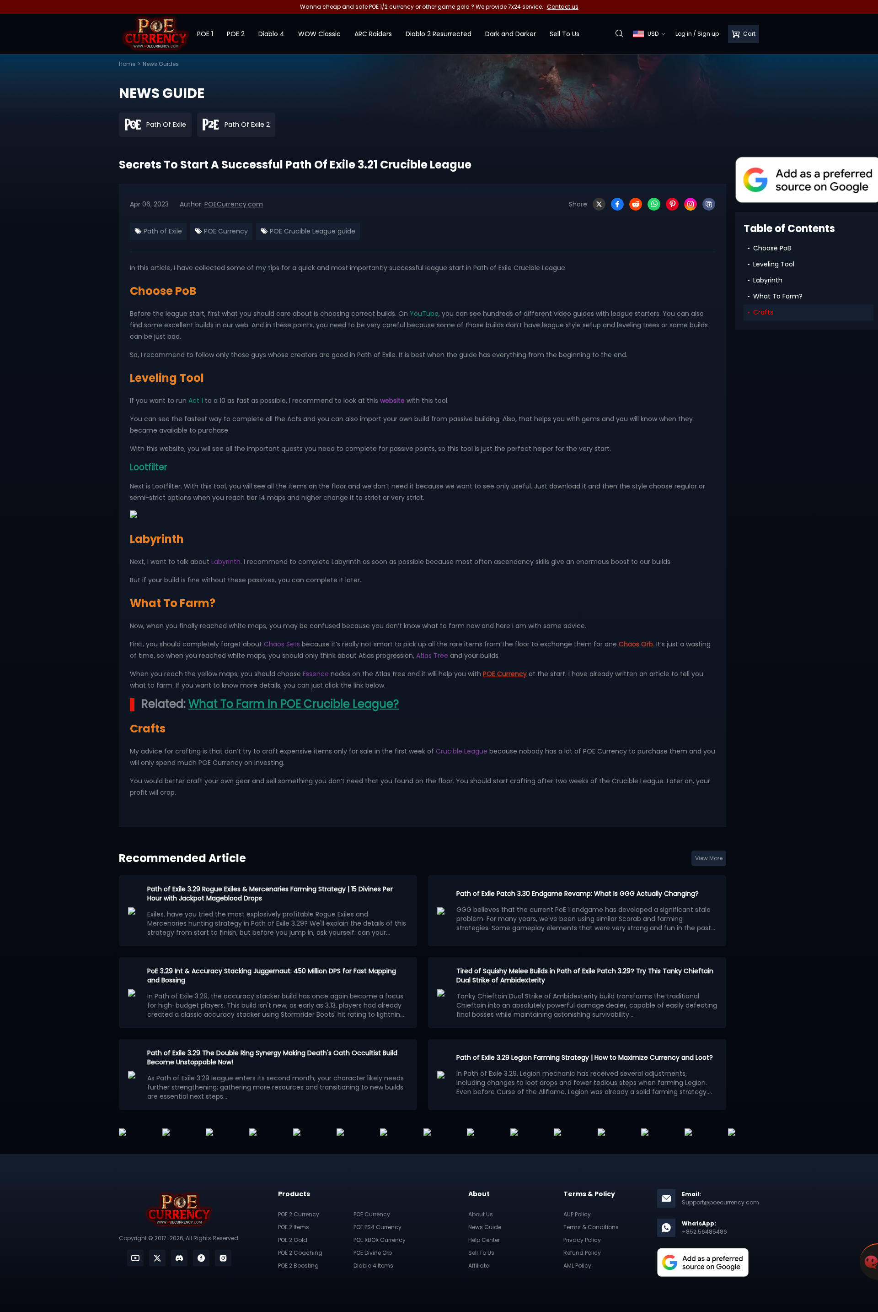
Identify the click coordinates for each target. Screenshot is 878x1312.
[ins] (223, 1258)
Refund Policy (582, 1253)
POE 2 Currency (298, 1214)
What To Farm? (778, 296)
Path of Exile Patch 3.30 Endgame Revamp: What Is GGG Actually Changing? (577, 893)
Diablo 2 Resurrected (438, 33)
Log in (683, 34)
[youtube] (135, 1258)
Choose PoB (772, 248)
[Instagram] (690, 204)
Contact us (562, 7)
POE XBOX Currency (379, 1240)
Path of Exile (162, 231)
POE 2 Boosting (298, 1265)
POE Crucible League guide (311, 231)
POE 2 (236, 33)
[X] (599, 204)
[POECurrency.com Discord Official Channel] (179, 1258)
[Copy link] (708, 204)
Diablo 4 (271, 33)
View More (709, 858)
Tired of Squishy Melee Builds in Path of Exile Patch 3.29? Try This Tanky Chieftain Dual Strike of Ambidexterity (584, 975)
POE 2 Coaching (300, 1253)
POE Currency (225, 231)
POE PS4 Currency (377, 1227)
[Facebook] (617, 204)
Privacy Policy (582, 1240)
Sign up (708, 34)
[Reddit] (635, 204)
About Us (480, 1214)
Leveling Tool (773, 264)
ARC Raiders (373, 33)
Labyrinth (767, 280)
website (392, 400)
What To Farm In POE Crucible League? (293, 703)
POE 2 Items (293, 1227)
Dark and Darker (510, 33)
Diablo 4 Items (373, 1265)
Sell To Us (564, 33)
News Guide (484, 1227)
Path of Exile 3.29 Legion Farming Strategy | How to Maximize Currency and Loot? (584, 1057)
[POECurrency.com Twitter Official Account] (157, 1258)
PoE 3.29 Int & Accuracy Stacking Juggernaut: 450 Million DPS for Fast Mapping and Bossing (271, 975)
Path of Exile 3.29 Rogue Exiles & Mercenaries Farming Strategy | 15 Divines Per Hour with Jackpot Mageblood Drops (270, 893)
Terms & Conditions (591, 1227)
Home (127, 64)
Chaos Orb (636, 644)
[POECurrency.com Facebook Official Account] (201, 1258)
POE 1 (205, 33)
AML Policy (577, 1265)
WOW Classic (319, 33)
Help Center (484, 1240)
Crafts (763, 312)
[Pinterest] (672, 204)
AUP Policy (577, 1214)
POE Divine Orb (372, 1253)
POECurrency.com (233, 204)
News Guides (161, 64)
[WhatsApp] (654, 204)
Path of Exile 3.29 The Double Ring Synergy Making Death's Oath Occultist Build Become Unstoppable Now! (272, 1057)
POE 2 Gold (292, 1240)
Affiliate (478, 1265)
